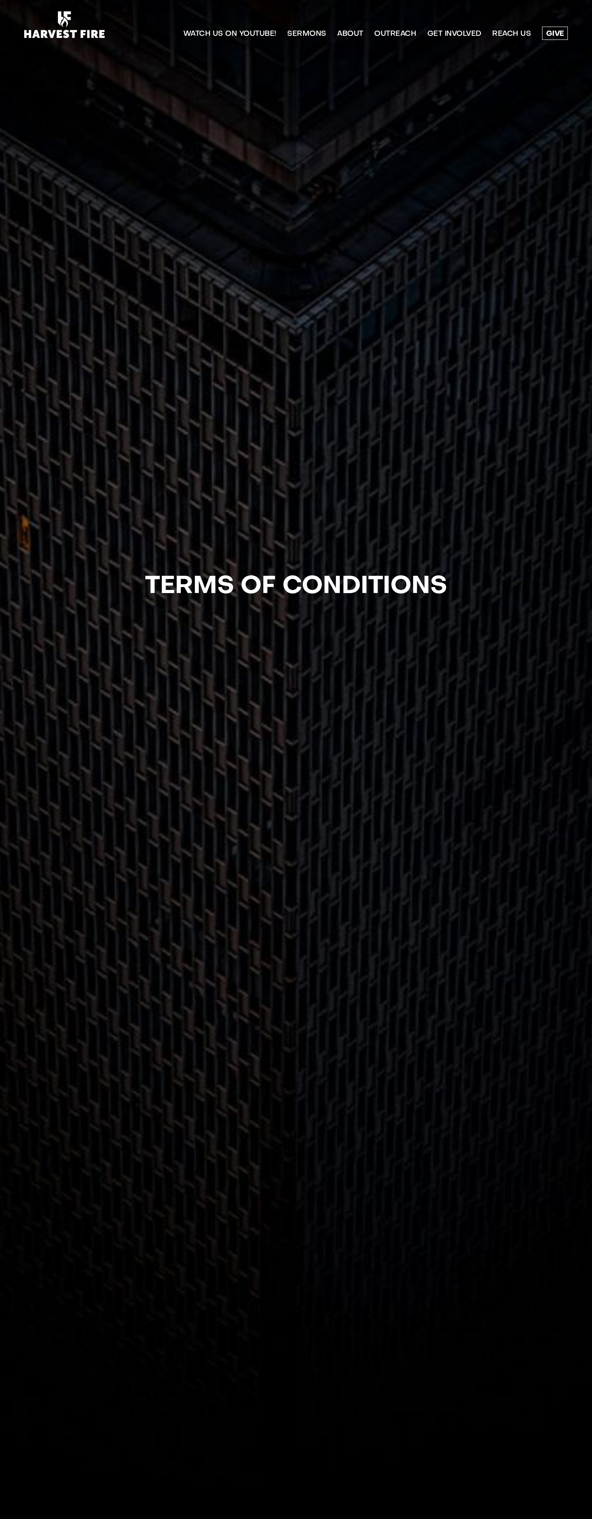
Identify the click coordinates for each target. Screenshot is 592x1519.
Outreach (395, 34)
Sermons (306, 34)
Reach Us (511, 34)
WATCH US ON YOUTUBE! (229, 34)
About (350, 34)
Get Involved (454, 34)
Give (555, 34)
